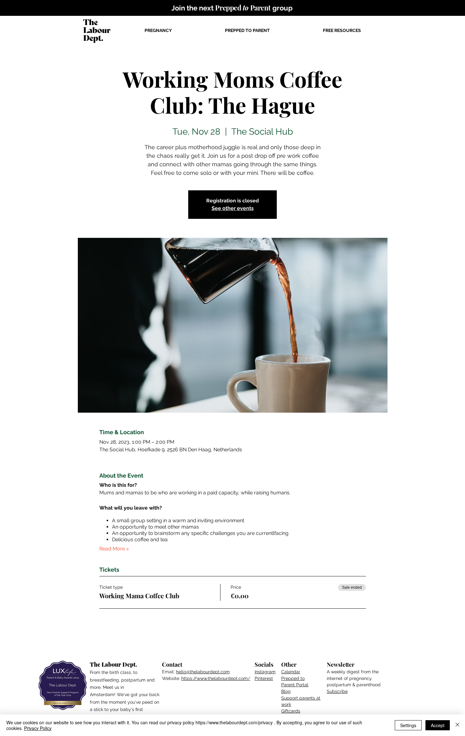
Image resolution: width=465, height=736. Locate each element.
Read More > (114, 549)
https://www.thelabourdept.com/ (215, 678)
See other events (233, 208)
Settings (408, 725)
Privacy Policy (38, 728)
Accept (437, 725)
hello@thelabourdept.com (203, 671)
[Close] (457, 725)
